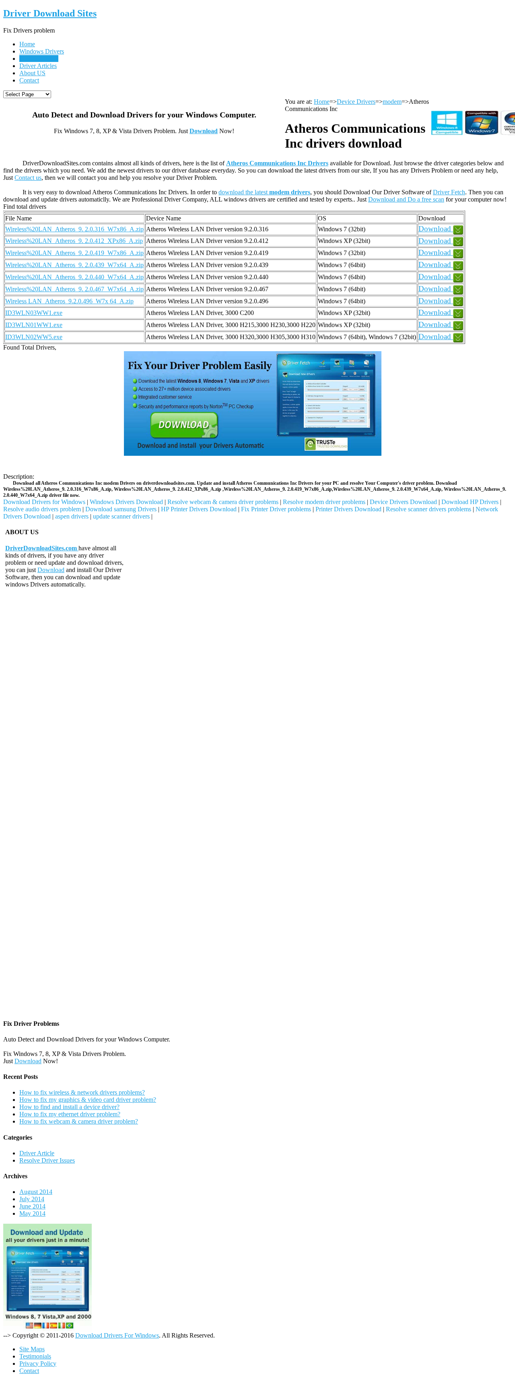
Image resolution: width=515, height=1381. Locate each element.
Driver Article (36, 1153)
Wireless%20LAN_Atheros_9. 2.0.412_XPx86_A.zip (74, 240)
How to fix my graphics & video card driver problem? (87, 1099)
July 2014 (31, 1199)
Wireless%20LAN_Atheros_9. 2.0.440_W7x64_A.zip (74, 277)
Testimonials (35, 1356)
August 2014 (35, 1191)
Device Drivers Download (403, 501)
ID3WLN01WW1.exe (33, 324)
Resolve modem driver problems (324, 501)
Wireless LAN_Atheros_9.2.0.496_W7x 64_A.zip (69, 301)
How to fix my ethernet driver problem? (69, 1114)
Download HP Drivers (470, 501)
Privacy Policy (37, 1363)
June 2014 (32, 1206)
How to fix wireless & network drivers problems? (82, 1092)
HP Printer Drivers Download (199, 509)
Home (27, 44)
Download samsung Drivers (121, 509)
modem (392, 101)
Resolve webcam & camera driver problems (222, 501)
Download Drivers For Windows (117, 1335)
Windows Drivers (41, 51)
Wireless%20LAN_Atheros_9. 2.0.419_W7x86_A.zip (74, 252)
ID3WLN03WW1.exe (33, 312)
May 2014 (32, 1213)
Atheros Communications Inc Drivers (277, 163)
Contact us (27, 177)
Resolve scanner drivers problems (428, 509)
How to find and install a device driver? (69, 1106)
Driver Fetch (449, 192)
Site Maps (32, 1349)
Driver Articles (38, 65)
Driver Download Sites (50, 13)
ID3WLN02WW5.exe (33, 336)
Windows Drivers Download (126, 501)
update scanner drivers (121, 516)
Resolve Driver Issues (47, 1160)
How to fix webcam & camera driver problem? (78, 1121)
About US (32, 73)
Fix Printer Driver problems (276, 509)
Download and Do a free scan (406, 199)
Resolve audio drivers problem (42, 509)
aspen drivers (72, 516)
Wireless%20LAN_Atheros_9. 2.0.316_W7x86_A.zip (74, 229)
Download (204, 131)
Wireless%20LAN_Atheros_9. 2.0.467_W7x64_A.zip (74, 289)
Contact (29, 80)
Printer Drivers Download (348, 509)
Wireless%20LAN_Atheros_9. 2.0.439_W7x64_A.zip (74, 264)
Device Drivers (38, 58)
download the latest (264, 192)
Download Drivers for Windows (44, 501)
